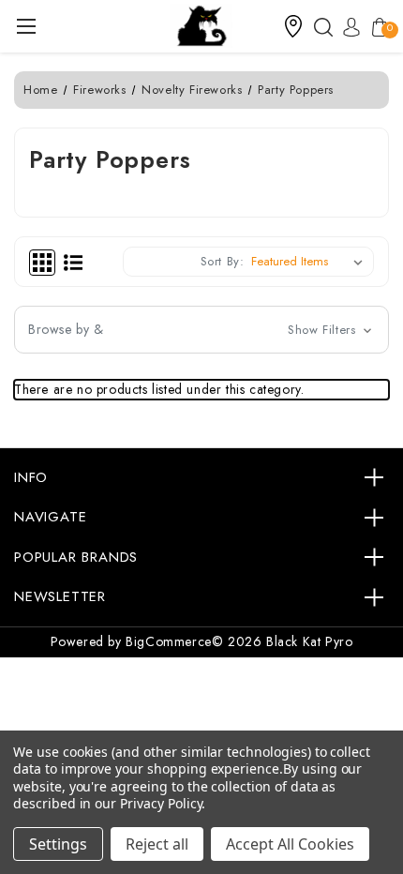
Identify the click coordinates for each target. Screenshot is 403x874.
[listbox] (310, 262)
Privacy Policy (161, 803)
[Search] (319, 26)
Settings (58, 844)
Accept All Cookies (290, 844)
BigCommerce (169, 641)
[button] (293, 26)
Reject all (157, 844)
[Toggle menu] (26, 26)
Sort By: (223, 261)
